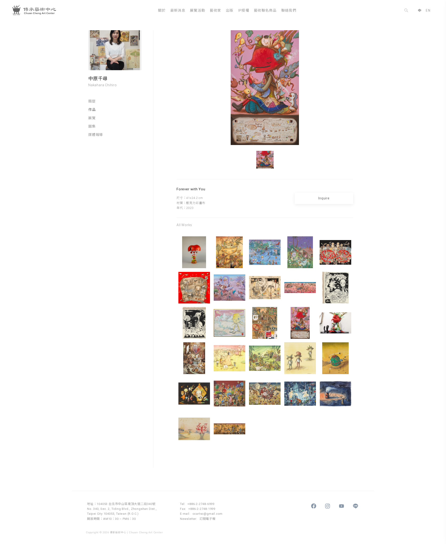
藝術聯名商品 (265, 10)
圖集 (92, 126)
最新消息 (177, 10)
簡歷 (92, 101)
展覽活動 (197, 10)
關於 (162, 10)
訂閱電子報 (208, 519)
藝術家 (215, 10)
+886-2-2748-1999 (201, 509)
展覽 (92, 118)
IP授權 (243, 10)
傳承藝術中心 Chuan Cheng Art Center (36, 10)
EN (428, 10)
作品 (92, 110)
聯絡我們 (288, 10)
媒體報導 (95, 135)
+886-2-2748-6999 (200, 504)
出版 (229, 10)
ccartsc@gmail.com (208, 513)
